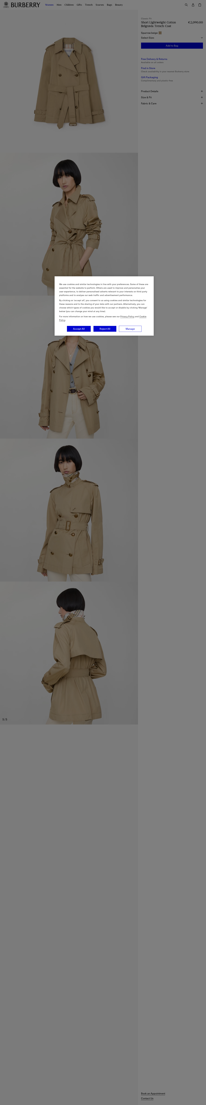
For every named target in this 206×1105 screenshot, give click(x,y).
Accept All (79, 329)
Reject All (105, 329)
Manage (130, 329)
